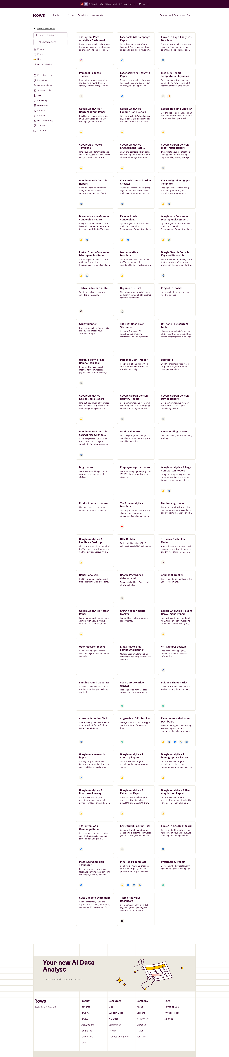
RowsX (84, 1018)
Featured (41, 54)
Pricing (112, 1030)
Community (115, 1024)
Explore (41, 49)
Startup (41, 125)
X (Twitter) (142, 1018)
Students (41, 130)
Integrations (87, 1024)
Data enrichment (45, 85)
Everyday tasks (44, 75)
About (139, 1007)
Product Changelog (119, 1036)
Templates (86, 1030)
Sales (40, 95)
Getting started (44, 64)
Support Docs (116, 1012)
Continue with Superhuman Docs (64, 979)
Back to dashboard (46, 29)
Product (41, 110)
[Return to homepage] (39, 15)
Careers (140, 1012)
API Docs (113, 1018)
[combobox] (50, 42)
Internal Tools (44, 90)
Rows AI (85, 1012)
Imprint (168, 1018)
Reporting (42, 80)
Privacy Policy (171, 1012)
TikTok (139, 1030)
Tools (83, 1042)
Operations (42, 105)
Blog (111, 1007)
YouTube (141, 1036)
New (39, 59)
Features (85, 1007)
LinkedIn (141, 1024)
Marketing (42, 100)
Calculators (87, 1036)
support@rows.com (141, 4)
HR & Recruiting (45, 120)
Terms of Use (171, 1007)
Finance (41, 115)
